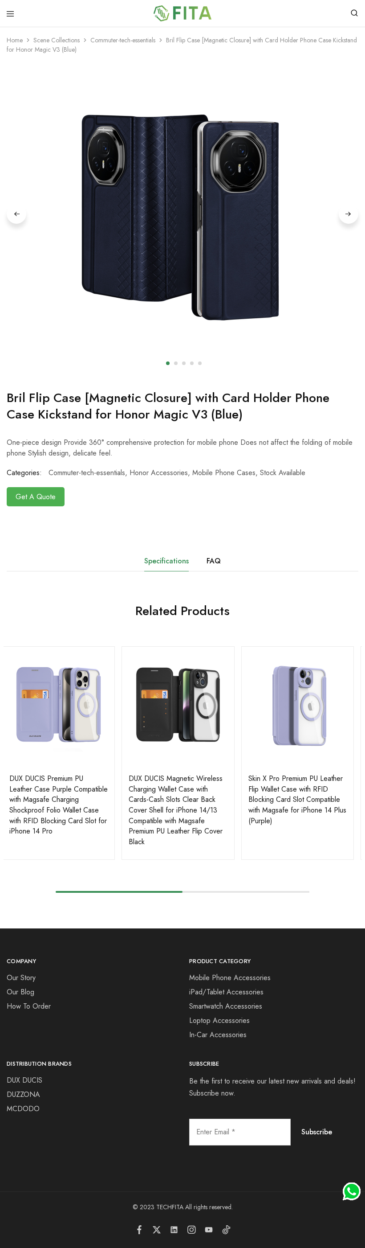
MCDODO (23, 1109)
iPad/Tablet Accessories (226, 992)
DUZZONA (23, 1094)
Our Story (21, 978)
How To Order (29, 1006)
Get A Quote (36, 497)
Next (348, 214)
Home (15, 40)
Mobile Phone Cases (224, 473)
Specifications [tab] (166, 561)
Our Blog (20, 992)
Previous (16, 214)
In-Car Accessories (218, 1035)
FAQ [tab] (214, 561)
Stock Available (282, 473)
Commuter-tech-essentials (122, 40)
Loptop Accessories (219, 1020)
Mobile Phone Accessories (230, 978)
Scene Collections (56, 40)
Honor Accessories (159, 473)
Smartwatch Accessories (225, 1006)
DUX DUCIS (24, 1080)
